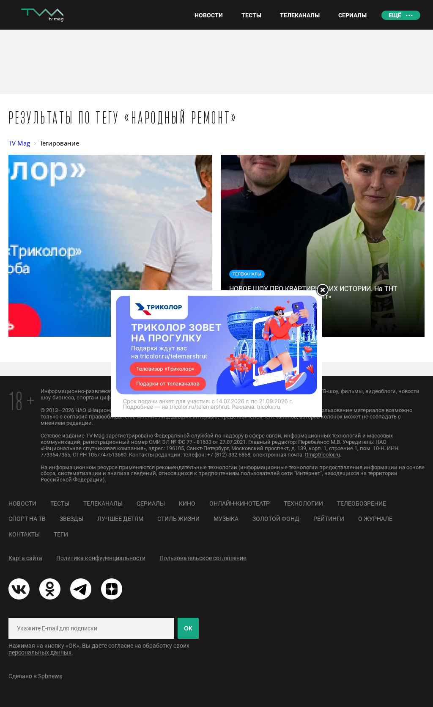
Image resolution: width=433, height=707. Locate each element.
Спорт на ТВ (27, 518)
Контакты (24, 534)
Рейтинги (328, 518)
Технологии (303, 503)
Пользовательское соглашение (202, 558)
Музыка (226, 518)
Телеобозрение (361, 503)
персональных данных (39, 652)
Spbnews (50, 676)
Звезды (71, 518)
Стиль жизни (178, 518)
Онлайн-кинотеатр (239, 503)
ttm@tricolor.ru (322, 454)
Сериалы (151, 503)
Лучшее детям (120, 518)
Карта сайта (25, 558)
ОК (188, 628)
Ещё (395, 15)
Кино (187, 503)
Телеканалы (103, 503)
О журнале (375, 518)
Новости (22, 503)
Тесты (59, 503)
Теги (61, 534)
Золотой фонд (275, 518)
